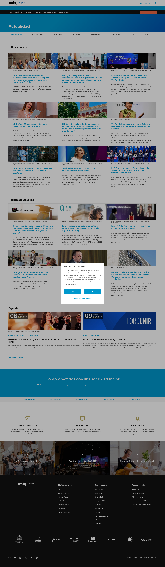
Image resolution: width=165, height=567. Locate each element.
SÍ (92, 291)
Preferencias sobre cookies (82, 298)
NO (73, 291)
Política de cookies (70, 284)
